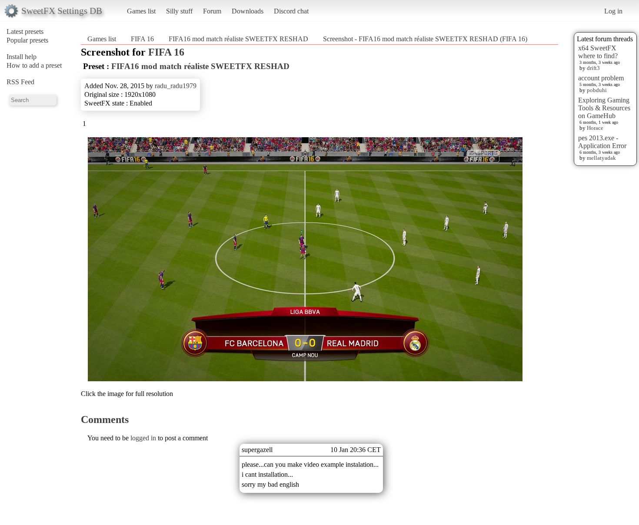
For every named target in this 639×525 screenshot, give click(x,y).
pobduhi (597, 90)
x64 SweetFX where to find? (598, 51)
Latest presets (25, 31)
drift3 (593, 68)
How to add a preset (34, 65)
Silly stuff (179, 11)
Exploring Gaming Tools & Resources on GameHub (604, 107)
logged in (143, 438)
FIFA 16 (142, 39)
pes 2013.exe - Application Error (602, 141)
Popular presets (27, 40)
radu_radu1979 (175, 85)
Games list (141, 11)
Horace (595, 128)
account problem (601, 78)
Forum (212, 11)
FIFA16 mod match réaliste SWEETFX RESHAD (238, 39)
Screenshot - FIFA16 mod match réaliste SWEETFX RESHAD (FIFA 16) (425, 39)
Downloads (247, 11)
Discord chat (291, 11)
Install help (22, 56)
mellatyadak (601, 158)
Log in (613, 11)
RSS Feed (20, 82)
